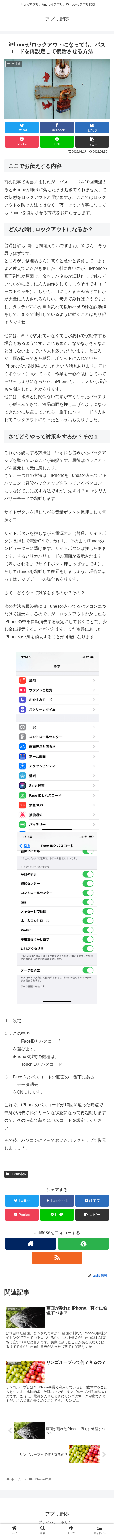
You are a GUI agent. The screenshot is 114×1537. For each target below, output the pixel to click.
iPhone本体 (17, 1174)
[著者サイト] (30, 1244)
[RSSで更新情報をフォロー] (57, 1258)
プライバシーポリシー (57, 1522)
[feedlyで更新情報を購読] (83, 1244)
